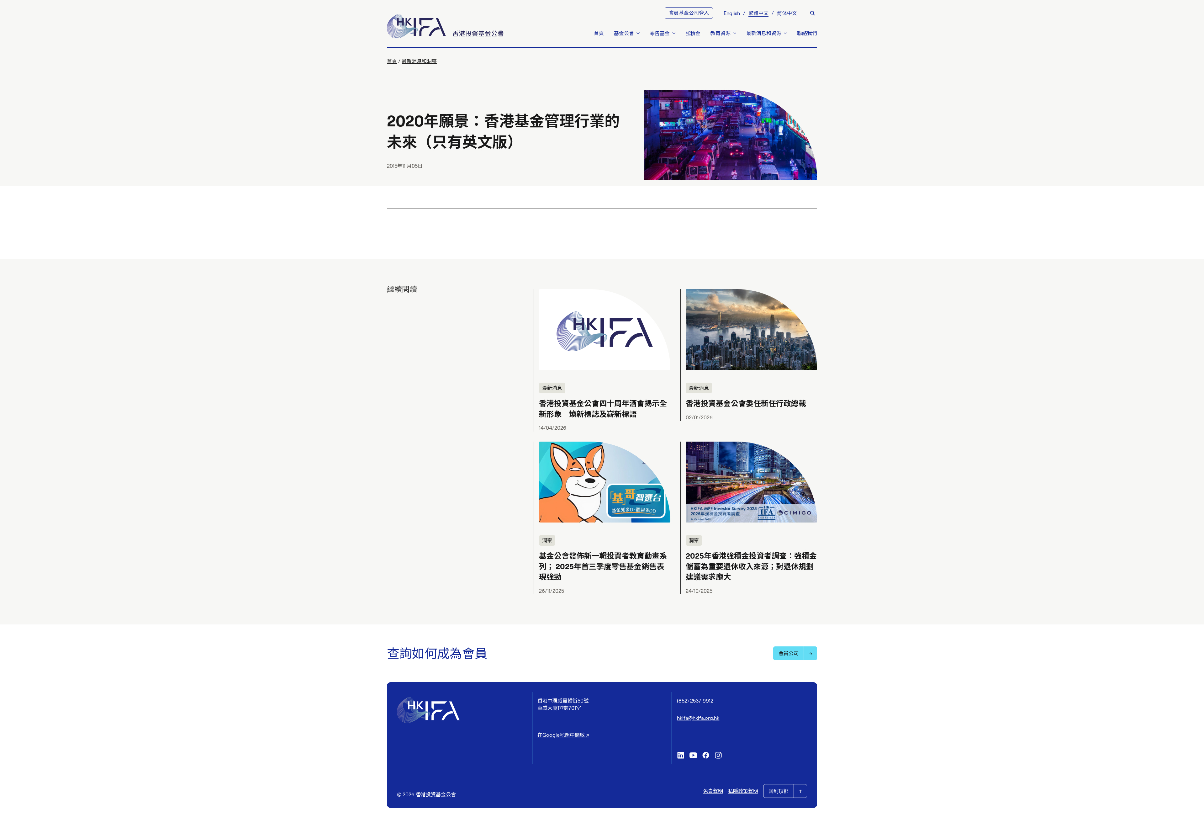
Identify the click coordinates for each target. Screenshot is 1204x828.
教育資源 (720, 33)
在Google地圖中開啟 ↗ (563, 735)
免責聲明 (713, 791)
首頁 (599, 33)
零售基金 (660, 33)
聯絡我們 (807, 33)
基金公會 (624, 33)
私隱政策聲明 (743, 791)
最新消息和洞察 (419, 61)
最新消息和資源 (763, 33)
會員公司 (789, 653)
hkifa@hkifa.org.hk (698, 718)
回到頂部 (778, 791)
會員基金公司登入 (689, 13)
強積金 (692, 33)
